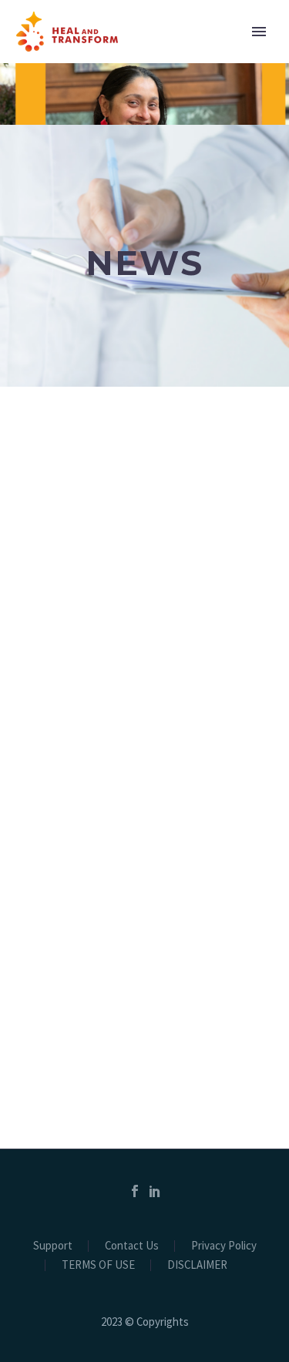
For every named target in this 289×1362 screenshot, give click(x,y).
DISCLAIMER (197, 1265)
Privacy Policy (224, 1246)
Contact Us (132, 1246)
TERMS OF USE (98, 1265)
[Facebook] (135, 1191)
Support (52, 1246)
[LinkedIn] (155, 1191)
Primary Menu (259, 31)
